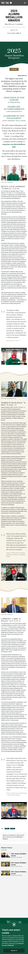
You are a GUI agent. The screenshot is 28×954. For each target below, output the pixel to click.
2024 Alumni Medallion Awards (18, 855)
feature (12, 828)
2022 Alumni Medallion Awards (18, 873)
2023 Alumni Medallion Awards (18, 864)
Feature (14, 69)
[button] (11, 3)
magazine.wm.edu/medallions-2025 (14, 145)
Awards (7, 828)
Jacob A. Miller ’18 (16, 33)
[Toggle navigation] (25, 2)
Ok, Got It (14, 950)
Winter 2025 (22, 75)
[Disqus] (14, 898)
